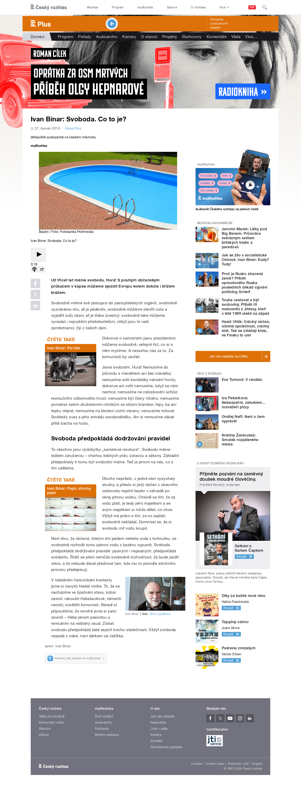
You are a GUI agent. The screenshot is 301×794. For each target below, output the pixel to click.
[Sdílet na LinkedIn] (35, 305)
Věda (235, 36)
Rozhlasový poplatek (166, 747)
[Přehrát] (38, 255)
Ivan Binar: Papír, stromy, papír (69, 490)
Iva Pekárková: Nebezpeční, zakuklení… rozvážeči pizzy (244, 402)
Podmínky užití (238, 763)
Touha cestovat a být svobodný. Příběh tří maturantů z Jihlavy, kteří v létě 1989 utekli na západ (245, 307)
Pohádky (205, 183)
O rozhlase (198, 7)
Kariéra (155, 735)
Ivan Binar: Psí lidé (63, 348)
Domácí (37, 36)
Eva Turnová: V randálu (242, 379)
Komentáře (216, 36)
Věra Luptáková (160, 614)
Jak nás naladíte (162, 716)
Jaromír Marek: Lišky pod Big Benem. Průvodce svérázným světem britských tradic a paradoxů (244, 238)
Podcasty (102, 729)
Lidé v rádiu (159, 729)
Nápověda (158, 722)
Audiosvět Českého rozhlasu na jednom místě (227, 209)
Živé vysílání (207, 190)
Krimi (225, 175)
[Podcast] (34, 270)
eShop (44, 735)
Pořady (84, 36)
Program (117, 7)
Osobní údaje (215, 763)
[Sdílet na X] (35, 294)
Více (251, 36)
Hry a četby (206, 175)
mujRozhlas (145, 7)
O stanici (149, 36)
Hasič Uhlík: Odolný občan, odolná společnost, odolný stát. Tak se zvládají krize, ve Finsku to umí (246, 328)
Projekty (169, 36)
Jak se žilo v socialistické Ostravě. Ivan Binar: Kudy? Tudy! (245, 259)
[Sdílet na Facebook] (35, 283)
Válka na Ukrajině (51, 716)
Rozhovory (192, 36)
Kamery (215, 27)
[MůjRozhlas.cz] (39, 146)
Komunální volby (51, 722)
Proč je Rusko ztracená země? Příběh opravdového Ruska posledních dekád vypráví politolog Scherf (244, 283)
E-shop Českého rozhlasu (220, 463)
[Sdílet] (41, 270)
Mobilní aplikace (107, 735)
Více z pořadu (209, 374)
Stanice (172, 7)
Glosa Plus (73, 128)
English (257, 763)
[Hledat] (264, 7)
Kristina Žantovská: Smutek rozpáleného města (240, 439)
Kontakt (156, 741)
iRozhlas (92, 7)
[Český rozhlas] (49, 7)
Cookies (196, 763)
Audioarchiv (219, 23)
